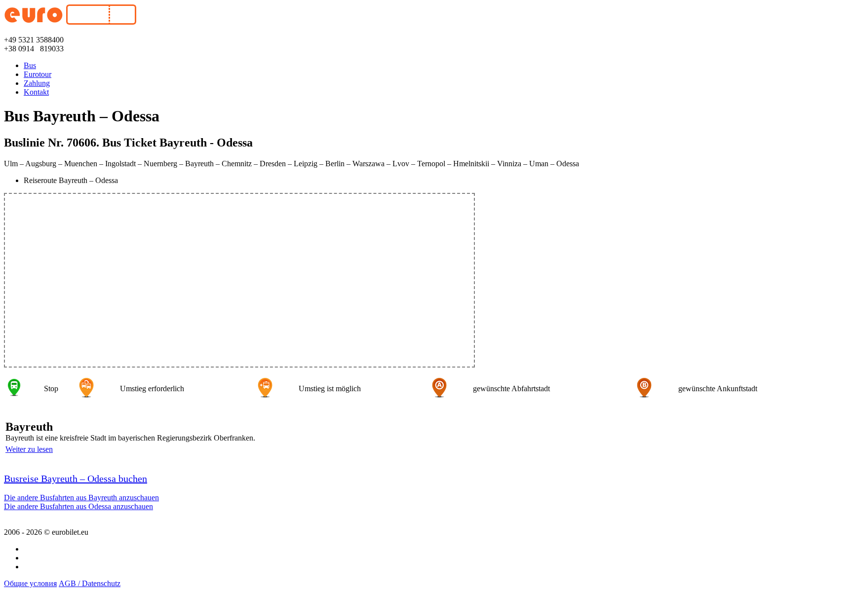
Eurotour (37, 74)
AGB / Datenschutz (89, 583)
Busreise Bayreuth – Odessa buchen (75, 478)
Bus (30, 65)
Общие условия (30, 583)
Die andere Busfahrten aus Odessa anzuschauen (78, 506)
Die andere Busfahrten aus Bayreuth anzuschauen (81, 497)
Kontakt (36, 92)
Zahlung (37, 83)
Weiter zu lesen (29, 449)
